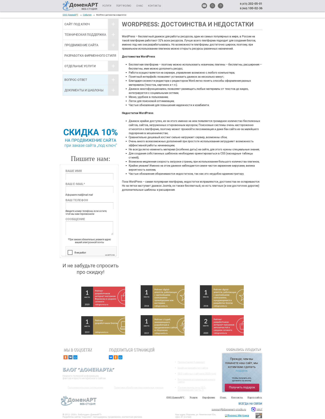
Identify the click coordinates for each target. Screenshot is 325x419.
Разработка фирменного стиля (90, 55)
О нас (139, 5)
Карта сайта (254, 397)
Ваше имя (74, 171)
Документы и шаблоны (83, 90)
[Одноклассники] (116, 357)
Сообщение (75, 219)
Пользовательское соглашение (85, 387)
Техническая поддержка (85, 34)
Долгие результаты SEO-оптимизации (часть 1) (192, 388)
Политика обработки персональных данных (138, 387)
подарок (242, 371)
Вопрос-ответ (75, 80)
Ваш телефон (77, 200)
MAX (259, 409)
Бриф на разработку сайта (193, 368)
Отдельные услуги (80, 66)
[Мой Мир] (120, 357)
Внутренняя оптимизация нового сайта (196, 380)
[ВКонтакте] (111, 357)
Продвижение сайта (81, 45)
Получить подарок (242, 387)
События (87, 15)
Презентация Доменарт (191, 362)
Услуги (106, 5)
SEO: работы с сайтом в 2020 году (197, 373)
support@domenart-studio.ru (228, 409)
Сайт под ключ (77, 24)
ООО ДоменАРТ (70, 15)
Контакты (154, 5)
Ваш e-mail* (75, 184)
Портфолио (123, 5)
